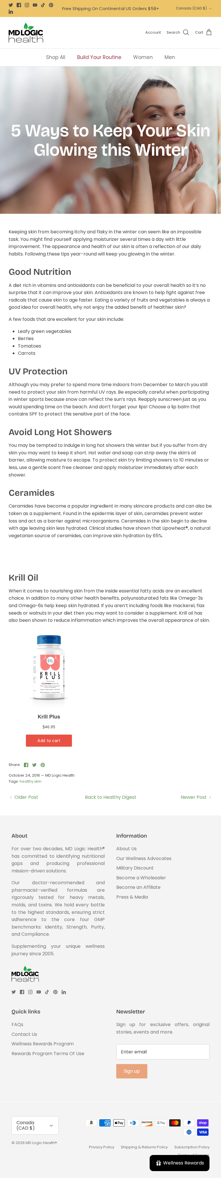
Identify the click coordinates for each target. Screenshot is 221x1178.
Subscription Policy (191, 1147)
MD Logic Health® (41, 1142)
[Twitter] (11, 5)
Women (143, 57)
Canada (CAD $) (191, 8)
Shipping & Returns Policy (144, 1147)
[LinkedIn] (11, 11)
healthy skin (30, 781)
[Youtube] (35, 5)
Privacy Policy (101, 1147)
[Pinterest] (51, 5)
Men (170, 57)
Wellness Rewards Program (43, 1043)
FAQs (17, 1024)
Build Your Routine (99, 57)
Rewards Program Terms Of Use (48, 1053)
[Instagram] (27, 5)
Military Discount (135, 868)
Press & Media (132, 897)
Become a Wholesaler (141, 877)
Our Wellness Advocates (144, 858)
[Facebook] (19, 5)
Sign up (132, 1071)
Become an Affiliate (138, 887)
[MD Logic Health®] (26, 33)
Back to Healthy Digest (110, 797)
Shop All (55, 57)
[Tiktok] (43, 5)
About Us (126, 848)
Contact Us (24, 1034)
